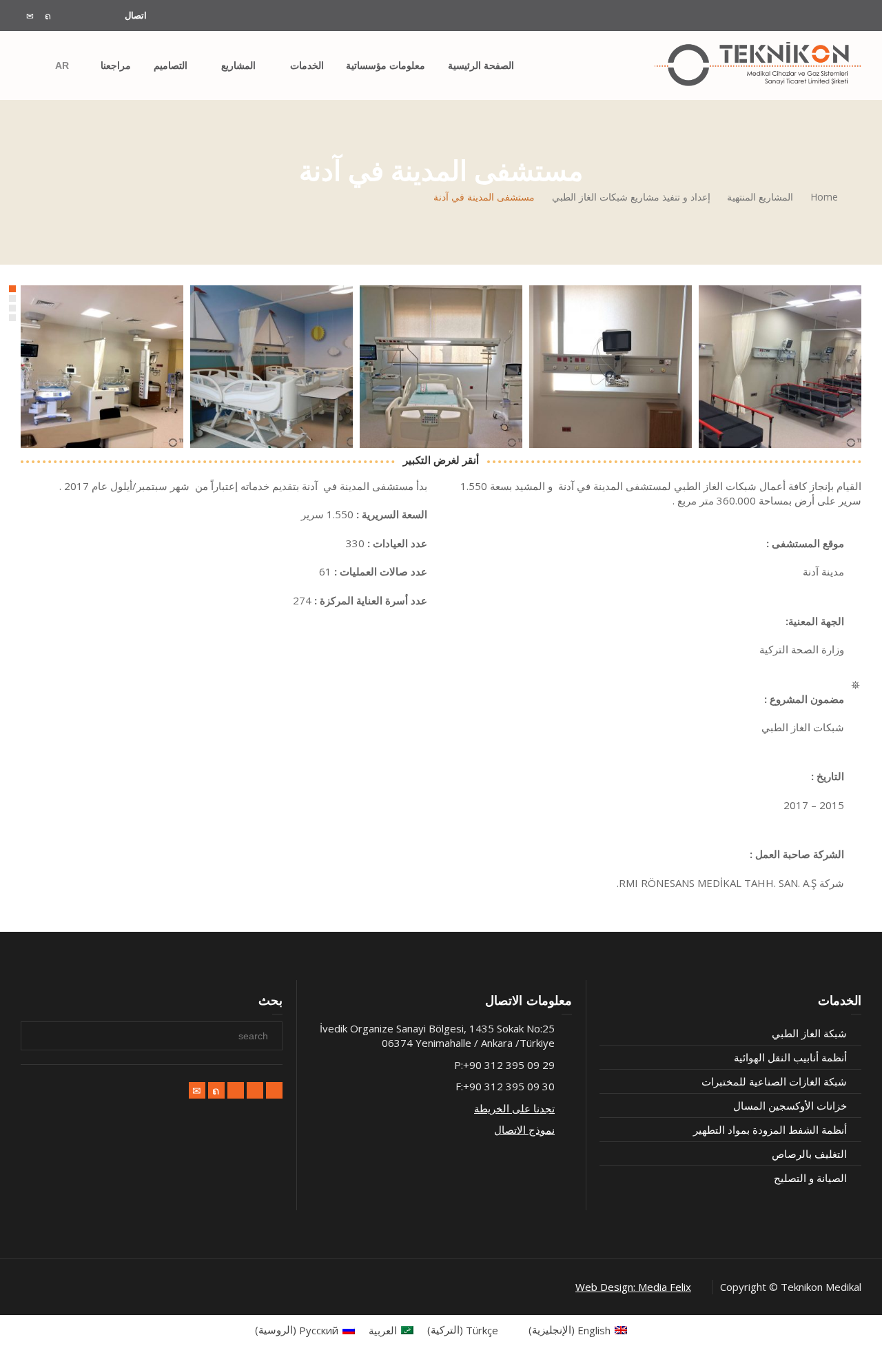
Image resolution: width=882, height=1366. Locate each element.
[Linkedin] (84, 16)
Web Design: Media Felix (633, 1287)
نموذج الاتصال (524, 1129)
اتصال (136, 15)
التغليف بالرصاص (809, 1154)
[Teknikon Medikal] (758, 64)
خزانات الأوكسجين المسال (790, 1105)
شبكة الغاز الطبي (809, 1033)
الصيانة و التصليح (810, 1178)
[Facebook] (66, 16)
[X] (48, 16)
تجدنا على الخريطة (514, 1108)
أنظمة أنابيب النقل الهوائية (790, 1057)
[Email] (30, 16)
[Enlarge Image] (780, 366)
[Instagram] (98, 16)
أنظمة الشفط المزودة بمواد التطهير (770, 1129)
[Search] (34, 65)
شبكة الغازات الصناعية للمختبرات (774, 1081)
